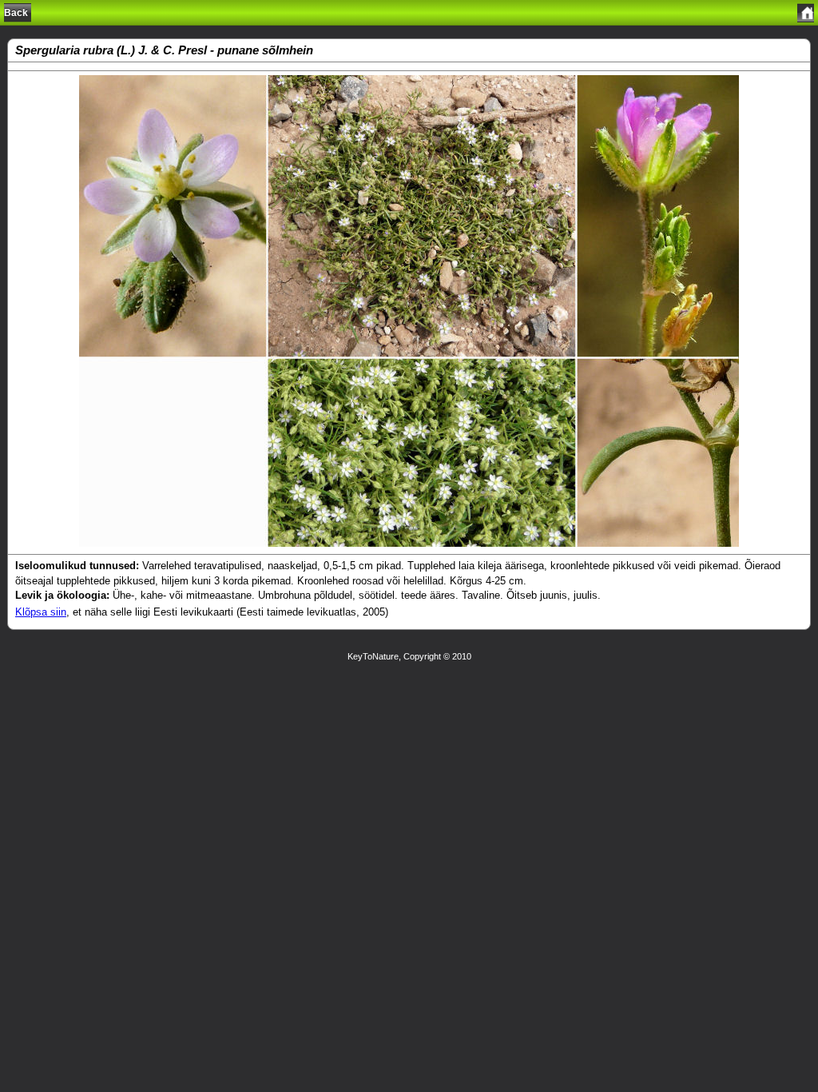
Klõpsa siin (40, 612)
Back (16, 12)
